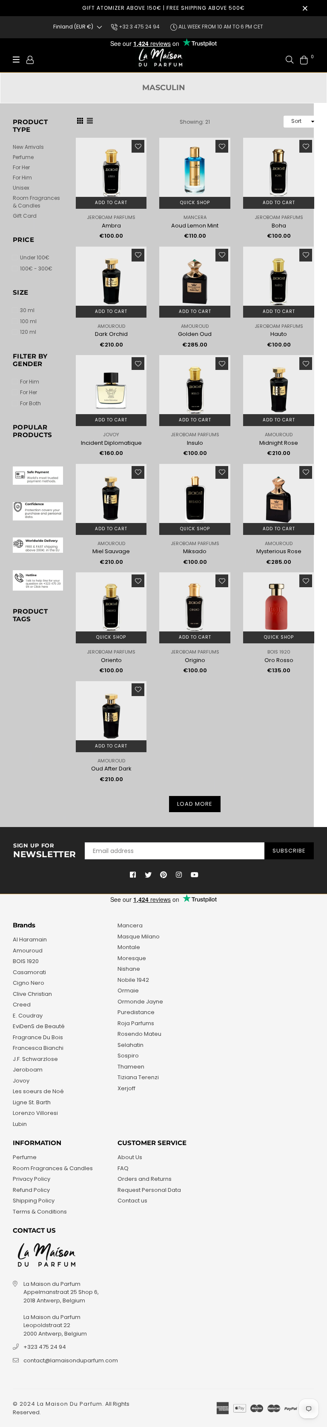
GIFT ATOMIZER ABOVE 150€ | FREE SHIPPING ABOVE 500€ (163, 7)
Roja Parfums (136, 1023)
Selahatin (130, 1045)
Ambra (111, 226)
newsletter (44, 850)
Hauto (278, 334)
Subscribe (289, 851)
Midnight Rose (278, 443)
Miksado (195, 551)
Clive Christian (32, 994)
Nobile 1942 (133, 980)
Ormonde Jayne (140, 1002)
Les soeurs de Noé (38, 1091)
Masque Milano (139, 936)
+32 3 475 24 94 (139, 26)
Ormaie (128, 990)
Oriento (111, 660)
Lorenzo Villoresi (35, 1113)
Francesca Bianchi (38, 1048)
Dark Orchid (111, 334)
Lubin (20, 1124)
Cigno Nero (28, 983)
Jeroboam (28, 1070)
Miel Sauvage (111, 551)
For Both (30, 403)
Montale (129, 947)
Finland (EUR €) (73, 26)
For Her (21, 167)
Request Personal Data (149, 1190)
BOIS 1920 (26, 961)
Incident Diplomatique (111, 443)
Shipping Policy (33, 1201)
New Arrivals (28, 147)
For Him (22, 177)
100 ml (28, 321)
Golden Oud (195, 334)
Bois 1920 (278, 651)
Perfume (23, 157)
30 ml (27, 310)
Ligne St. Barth (32, 1102)
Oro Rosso (278, 660)
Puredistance (136, 1012)
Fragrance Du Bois (38, 1037)
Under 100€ (34, 257)
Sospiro (128, 1056)
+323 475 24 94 (44, 1347)
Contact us (132, 1201)
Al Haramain (30, 939)
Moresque (132, 958)
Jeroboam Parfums (111, 217)
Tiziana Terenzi (138, 1077)
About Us (130, 1157)
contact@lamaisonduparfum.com (70, 1360)
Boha (279, 226)
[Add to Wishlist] (138, 146)
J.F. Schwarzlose (35, 1059)
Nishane (129, 969)
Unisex (21, 187)
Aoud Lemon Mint (194, 226)
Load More (194, 804)
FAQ (123, 1168)
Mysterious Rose (278, 551)
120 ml (28, 331)
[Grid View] (80, 121)
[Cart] (304, 59)
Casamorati (29, 972)
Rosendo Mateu (139, 1034)
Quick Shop (195, 202)
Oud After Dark (111, 769)
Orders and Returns (145, 1179)
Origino (195, 660)
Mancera (195, 217)
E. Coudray (28, 1016)
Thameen (131, 1067)
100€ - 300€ (36, 268)
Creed (22, 1005)
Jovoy (111, 434)
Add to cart (111, 202)
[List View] (90, 121)
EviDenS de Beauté (39, 1026)
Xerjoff (126, 1088)
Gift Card (25, 215)
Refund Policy (31, 1190)
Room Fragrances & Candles (36, 201)
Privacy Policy (31, 1179)
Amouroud (111, 326)
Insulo (195, 443)
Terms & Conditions (40, 1212)
